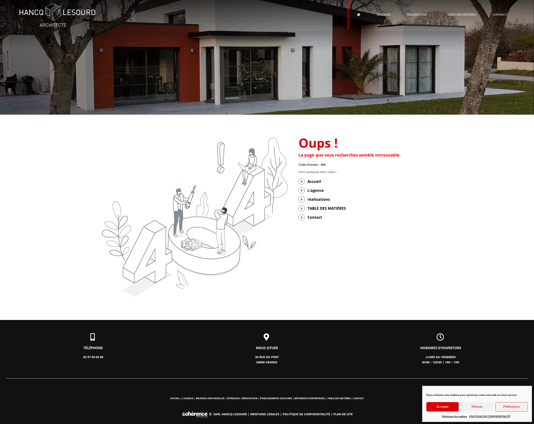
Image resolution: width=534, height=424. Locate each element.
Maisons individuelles (210, 398)
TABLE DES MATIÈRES (326, 208)
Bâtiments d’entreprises (310, 398)
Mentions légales (264, 414)
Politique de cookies (454, 416)
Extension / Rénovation (242, 398)
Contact (314, 217)
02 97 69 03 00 (93, 357)
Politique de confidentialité (306, 414)
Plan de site (343, 414)
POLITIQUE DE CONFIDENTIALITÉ (489, 416)
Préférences (511, 406)
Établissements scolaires (276, 398)
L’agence (315, 190)
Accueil (314, 181)
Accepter (442, 406)
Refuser (477, 406)
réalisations (318, 199)
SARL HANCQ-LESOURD (230, 414)
